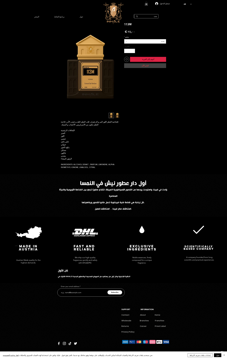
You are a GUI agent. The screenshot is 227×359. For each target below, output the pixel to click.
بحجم (126, 37)
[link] (146, 4)
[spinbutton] (129, 51)
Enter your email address (70, 286)
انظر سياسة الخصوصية (11, 355)
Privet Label (160, 326)
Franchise (159, 320)
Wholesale (126, 320)
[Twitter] (75, 343)
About (143, 315)
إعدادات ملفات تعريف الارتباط (200, 355)
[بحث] (137, 16)
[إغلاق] (224, 355)
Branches (144, 320)
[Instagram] (64, 343)
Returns (125, 326)
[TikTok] (70, 343)
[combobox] (145, 41)
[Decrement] (133, 51)
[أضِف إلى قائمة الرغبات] (126, 59)
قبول (217, 355)
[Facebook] (59, 343)
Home (157, 315)
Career (144, 326)
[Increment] (125, 51)
